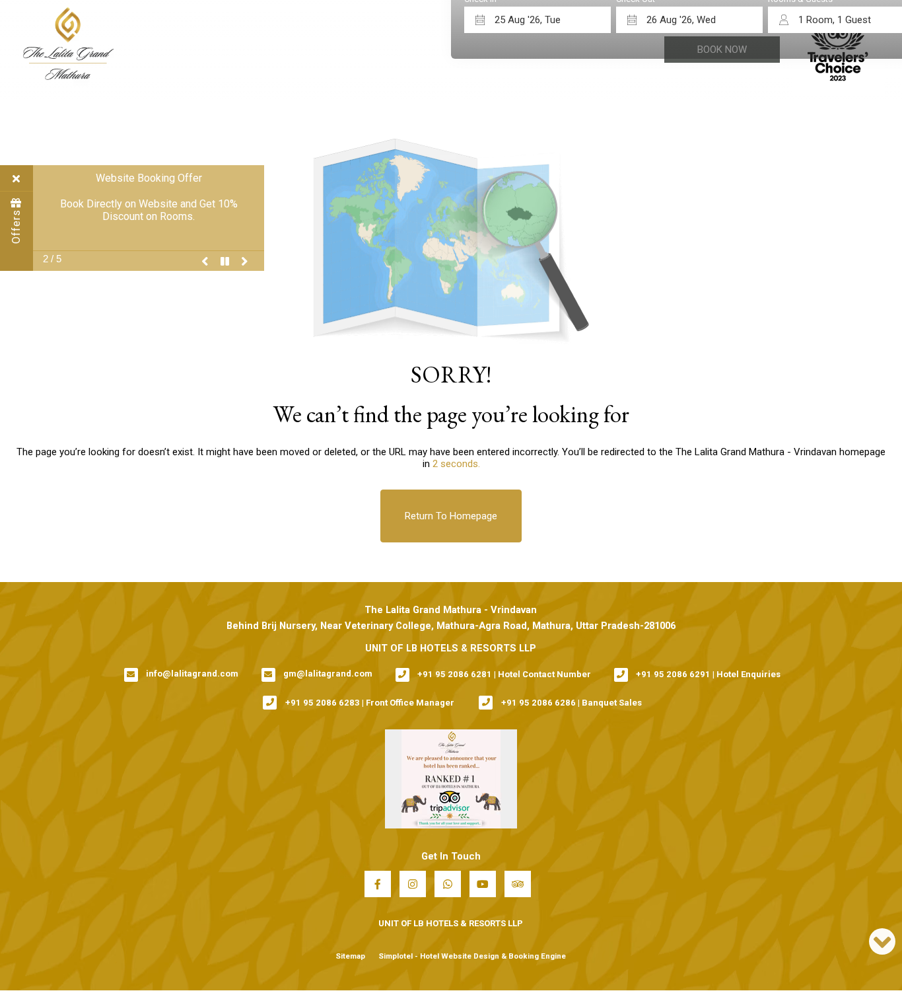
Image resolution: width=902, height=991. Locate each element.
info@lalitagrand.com (192, 674)
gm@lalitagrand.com (327, 674)
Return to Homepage (451, 516)
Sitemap (350, 956)
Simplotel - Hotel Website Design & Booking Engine (472, 956)
